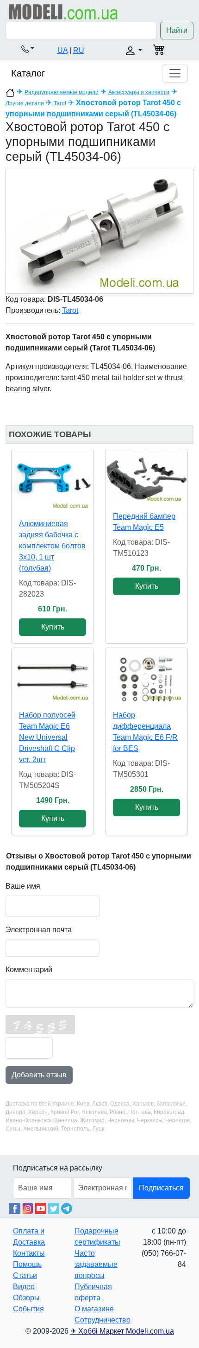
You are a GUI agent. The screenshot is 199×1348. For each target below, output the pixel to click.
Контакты (29, 1253)
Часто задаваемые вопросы (96, 1264)
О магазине (94, 1309)
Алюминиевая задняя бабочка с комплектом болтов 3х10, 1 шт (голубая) (52, 546)
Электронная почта (39, 930)
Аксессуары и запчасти (138, 92)
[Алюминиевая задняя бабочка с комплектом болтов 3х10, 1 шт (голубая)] (52, 480)
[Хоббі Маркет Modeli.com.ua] (63, 11)
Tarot (60, 103)
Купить (52, 627)
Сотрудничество (103, 1320)
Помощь (27, 1264)
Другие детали (25, 103)
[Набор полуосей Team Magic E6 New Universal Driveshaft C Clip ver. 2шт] (52, 675)
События (28, 1309)
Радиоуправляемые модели (62, 92)
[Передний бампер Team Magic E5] (146, 476)
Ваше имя (23, 886)
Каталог (28, 73)
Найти (176, 30)
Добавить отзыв (39, 1075)
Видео (24, 1287)
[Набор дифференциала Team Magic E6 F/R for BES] (146, 675)
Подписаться (161, 1188)
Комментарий (29, 969)
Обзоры (26, 1298)
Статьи (25, 1275)
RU (78, 50)
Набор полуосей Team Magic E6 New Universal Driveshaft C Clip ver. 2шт (47, 737)
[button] (27, 48)
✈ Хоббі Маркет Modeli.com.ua (122, 1331)
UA (62, 50)
